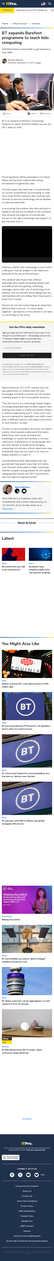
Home (5, 23)
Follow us (34, 113)
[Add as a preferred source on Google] (10, 1157)
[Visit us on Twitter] (20, 1175)
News (38, 63)
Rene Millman (17, 60)
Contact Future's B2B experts (27, 1236)
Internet (36, 23)
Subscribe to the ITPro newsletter (31, 10)
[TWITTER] (18, 491)
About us (27, 1191)
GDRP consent (27, 1226)
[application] (27, 243)
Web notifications (27, 1211)
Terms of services (34, 364)
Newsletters (27, 1221)
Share (8, 113)
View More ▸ (27, 1119)
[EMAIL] (25, 491)
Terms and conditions (27, 1201)
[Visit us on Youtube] (28, 1175)
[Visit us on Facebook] (12, 1175)
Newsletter (47, 113)
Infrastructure (20, 23)
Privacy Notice (37, 367)
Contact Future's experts (27, 1186)
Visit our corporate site (35, 1150)
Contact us (27, 1196)
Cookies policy (27, 1216)
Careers (27, 1231)
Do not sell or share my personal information (27, 1241)
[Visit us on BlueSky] (35, 1175)
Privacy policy (27, 1206)
